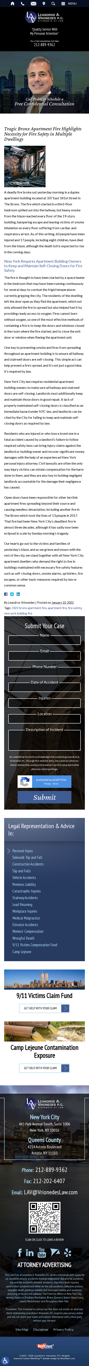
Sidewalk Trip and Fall (27, 857)
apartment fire (57, 608)
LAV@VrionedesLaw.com (45, 1192)
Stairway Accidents (25, 897)
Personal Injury (22, 850)
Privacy (47, 784)
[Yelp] (67, 1252)
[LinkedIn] (30, 1252)
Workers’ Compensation (27, 931)
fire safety (75, 608)
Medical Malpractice (26, 918)
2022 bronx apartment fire (29, 608)
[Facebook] (20, 1252)
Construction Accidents (28, 864)
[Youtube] (42, 1253)
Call (23, 3)
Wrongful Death (23, 938)
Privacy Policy (63, 1329)
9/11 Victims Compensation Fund (34, 944)
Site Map (22, 1329)
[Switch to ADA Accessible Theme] (5, 1361)
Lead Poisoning (22, 904)
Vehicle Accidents (24, 877)
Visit (44, 3)
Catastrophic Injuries (26, 891)
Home (13, 3)
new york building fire (18, 613)
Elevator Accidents (25, 924)
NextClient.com (67, 1358)
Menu (72, 3)
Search (53, 3)
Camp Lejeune (21, 951)
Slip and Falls (21, 870)
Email (33, 3)
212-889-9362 (44, 44)
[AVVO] (55, 1252)
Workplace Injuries (24, 911)
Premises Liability (24, 884)
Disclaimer (40, 1329)
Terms (56, 784)
